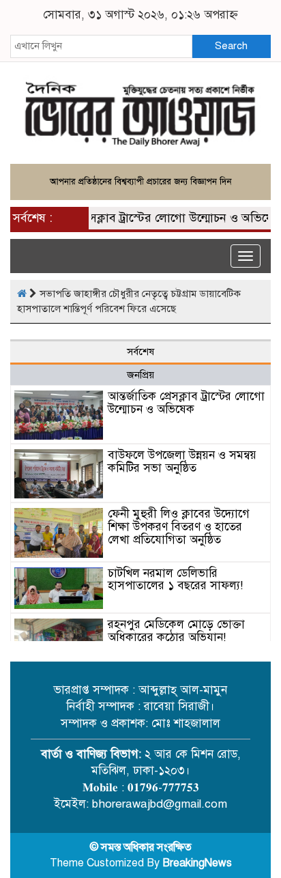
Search (231, 46)
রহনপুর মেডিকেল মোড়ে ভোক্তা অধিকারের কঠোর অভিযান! (176, 631)
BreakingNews (197, 863)
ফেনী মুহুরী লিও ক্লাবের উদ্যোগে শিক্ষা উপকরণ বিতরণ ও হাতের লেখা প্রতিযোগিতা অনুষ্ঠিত (179, 526)
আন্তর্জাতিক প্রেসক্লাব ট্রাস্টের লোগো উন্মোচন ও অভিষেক (147, 217)
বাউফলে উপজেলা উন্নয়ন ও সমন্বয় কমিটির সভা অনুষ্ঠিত (182, 461)
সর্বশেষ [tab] (140, 351)
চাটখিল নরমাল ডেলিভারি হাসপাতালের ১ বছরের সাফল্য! (175, 579)
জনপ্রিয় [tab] (140, 375)
